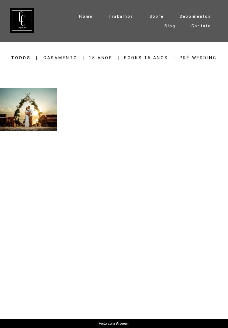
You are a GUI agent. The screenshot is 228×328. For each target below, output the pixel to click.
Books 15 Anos (146, 58)
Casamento (60, 58)
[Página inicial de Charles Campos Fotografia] (27, 21)
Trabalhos (120, 16)
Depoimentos (195, 16)
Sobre (156, 16)
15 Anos (101, 58)
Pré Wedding (198, 58)
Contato (201, 26)
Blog (169, 26)
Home (85, 16)
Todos (21, 58)
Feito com (114, 323)
